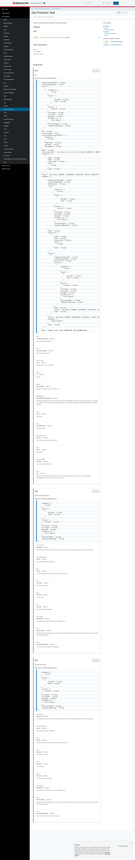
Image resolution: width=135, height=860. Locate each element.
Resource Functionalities (10, 89)
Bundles (6, 26)
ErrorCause (44, 557)
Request (105, 28)
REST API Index (6, 169)
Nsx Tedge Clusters (9, 73)
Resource (43, 435)
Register (109, 3)
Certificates (7, 33)
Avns (5, 19)
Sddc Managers (8, 99)
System (6, 106)
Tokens (5, 116)
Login (116, 3)
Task (40, 78)
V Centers (6, 132)
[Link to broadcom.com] (21, 3)
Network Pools (7, 66)
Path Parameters (109, 29)
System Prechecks (9, 109)
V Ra (5, 135)
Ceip (5, 29)
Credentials (7, 39)
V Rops (6, 142)
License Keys (7, 59)
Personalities (7, 76)
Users (5, 129)
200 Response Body (110, 33)
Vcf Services (7, 155)
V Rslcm (6, 145)
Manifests (6, 63)
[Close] (130, 843)
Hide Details (96, 70)
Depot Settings (7, 43)
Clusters (6, 36)
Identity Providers (8, 56)
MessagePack (39, 396)
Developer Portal (36, 3)
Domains (6, 46)
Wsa (5, 162)
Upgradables (7, 122)
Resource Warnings (9, 92)
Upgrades (6, 126)
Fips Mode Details (8, 49)
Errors (106, 35)
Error (42, 360)
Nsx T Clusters (7, 69)
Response (106, 31)
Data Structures (6, 165)
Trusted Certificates (9, 119)
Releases (6, 86)
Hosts (5, 53)
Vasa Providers (8, 152)
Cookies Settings (123, 846)
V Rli (5, 139)
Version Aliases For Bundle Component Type (15, 159)
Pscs (5, 82)
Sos (5, 102)
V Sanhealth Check (9, 149)
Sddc (5, 96)
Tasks (5, 112)
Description (106, 26)
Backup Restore (8, 23)
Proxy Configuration (9, 79)
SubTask (43, 459)
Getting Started (6, 13)
